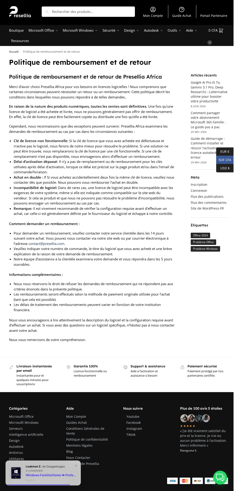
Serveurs (16, 428)
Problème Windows (205, 249)
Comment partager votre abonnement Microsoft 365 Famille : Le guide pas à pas (208, 120)
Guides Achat (76, 422)
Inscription (199, 184)
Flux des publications (207, 196)
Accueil (14, 51)
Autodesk (16, 446)
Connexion (199, 190)
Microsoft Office (21, 416)
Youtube (132, 416)
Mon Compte (153, 15)
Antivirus (16, 452)
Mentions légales (79, 445)
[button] (218, 35)
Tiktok (130, 434)
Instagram (134, 428)
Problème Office (203, 242)
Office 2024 (200, 235)
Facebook (133, 422)
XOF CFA (223, 159)
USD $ (223, 167)
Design (14, 440)
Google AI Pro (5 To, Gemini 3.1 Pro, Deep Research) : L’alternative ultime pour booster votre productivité (209, 91)
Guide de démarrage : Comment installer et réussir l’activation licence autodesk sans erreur (208, 147)
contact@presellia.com (46, 243)
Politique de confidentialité (87, 439)
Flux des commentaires (209, 202)
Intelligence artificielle (26, 434)
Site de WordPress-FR (207, 208)
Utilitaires (16, 459)
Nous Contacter (78, 457)
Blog (69, 451)
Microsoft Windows (24, 422)
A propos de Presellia (82, 463)
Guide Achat (181, 15)
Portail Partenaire (213, 15)
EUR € (222, 151)
